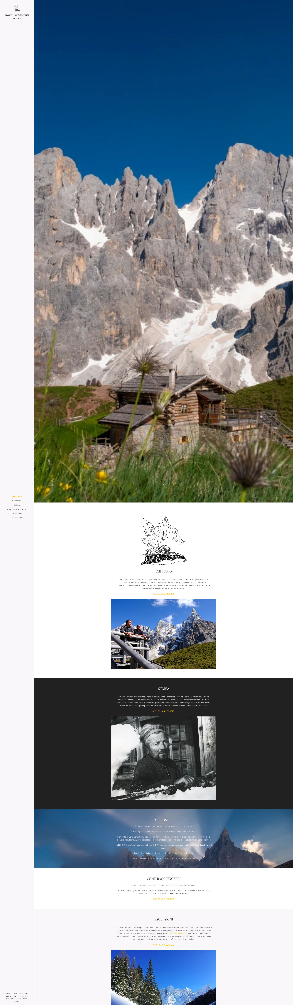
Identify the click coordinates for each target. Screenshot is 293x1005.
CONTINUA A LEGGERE (163, 594)
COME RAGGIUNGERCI (177, 933)
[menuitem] (17, 496)
